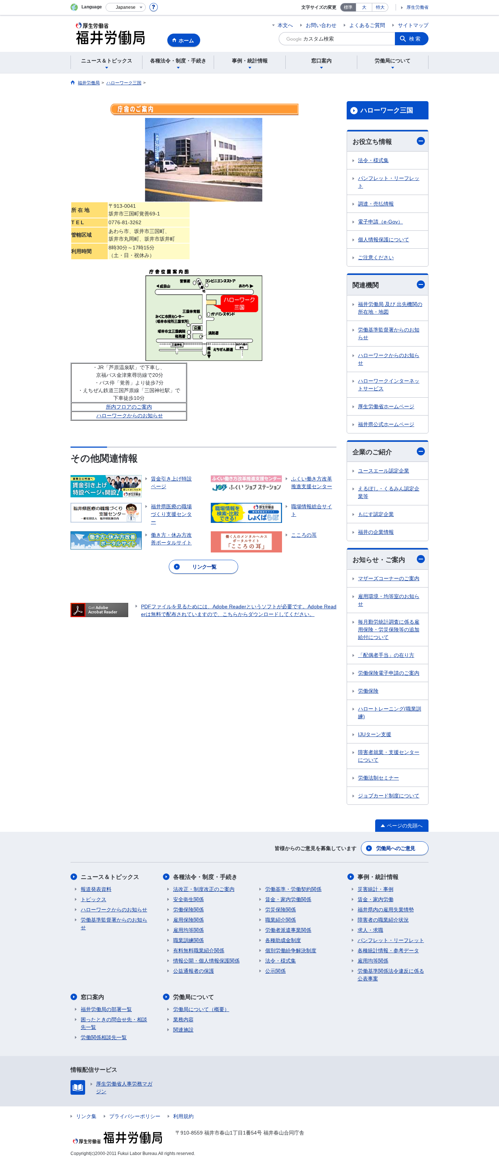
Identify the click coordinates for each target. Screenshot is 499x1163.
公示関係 (275, 971)
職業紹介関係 (280, 920)
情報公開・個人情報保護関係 (206, 961)
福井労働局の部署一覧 (106, 1009)
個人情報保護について (383, 239)
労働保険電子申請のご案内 (388, 673)
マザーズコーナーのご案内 (388, 578)
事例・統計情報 (378, 877)
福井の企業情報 (376, 532)
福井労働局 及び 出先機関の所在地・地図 (390, 308)
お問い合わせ (321, 25)
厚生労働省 (417, 7)
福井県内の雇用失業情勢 (386, 910)
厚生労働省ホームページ (386, 406)
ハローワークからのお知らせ (129, 415)
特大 (380, 7)
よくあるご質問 (367, 25)
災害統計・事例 (375, 889)
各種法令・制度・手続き (205, 877)
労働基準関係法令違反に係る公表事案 (391, 975)
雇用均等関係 (188, 930)
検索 (415, 39)
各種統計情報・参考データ (388, 950)
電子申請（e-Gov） (380, 222)
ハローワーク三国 (387, 110)
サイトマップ (413, 25)
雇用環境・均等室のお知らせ (388, 600)
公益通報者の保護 (193, 971)
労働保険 (368, 691)
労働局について (193, 997)
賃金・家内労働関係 (288, 899)
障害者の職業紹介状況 (383, 920)
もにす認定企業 (376, 514)
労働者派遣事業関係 (288, 930)
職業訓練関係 (188, 940)
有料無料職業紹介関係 (198, 950)
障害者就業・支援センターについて (388, 756)
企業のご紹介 (372, 452)
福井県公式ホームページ (386, 424)
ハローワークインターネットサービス (388, 384)
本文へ (285, 25)
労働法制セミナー (378, 778)
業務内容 (183, 1019)
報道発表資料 (96, 889)
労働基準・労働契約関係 (293, 889)
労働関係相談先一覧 (104, 1037)
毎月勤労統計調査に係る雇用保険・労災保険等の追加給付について (388, 629)
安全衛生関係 (188, 899)
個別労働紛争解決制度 (290, 950)
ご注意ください (376, 257)
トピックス (93, 899)
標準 (348, 7)
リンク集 (86, 1116)
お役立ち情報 (372, 141)
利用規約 (183, 1116)
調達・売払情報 (376, 204)
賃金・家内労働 (375, 899)
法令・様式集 (373, 160)
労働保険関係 (188, 910)
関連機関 (366, 285)
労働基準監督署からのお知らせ (388, 333)
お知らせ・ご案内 (379, 559)
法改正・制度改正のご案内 (204, 889)
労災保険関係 (280, 910)
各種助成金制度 (283, 940)
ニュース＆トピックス (110, 877)
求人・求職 (370, 930)
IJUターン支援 (374, 734)
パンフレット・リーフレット (388, 182)
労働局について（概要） (201, 1009)
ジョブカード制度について (388, 796)
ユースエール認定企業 (383, 471)
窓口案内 (92, 997)
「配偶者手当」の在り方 (386, 655)
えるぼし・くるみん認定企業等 (388, 492)
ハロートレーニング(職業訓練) (389, 712)
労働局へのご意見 (395, 848)
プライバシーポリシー (134, 1116)
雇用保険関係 (188, 920)
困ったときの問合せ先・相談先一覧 (114, 1023)
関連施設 (183, 1030)
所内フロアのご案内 (129, 407)
